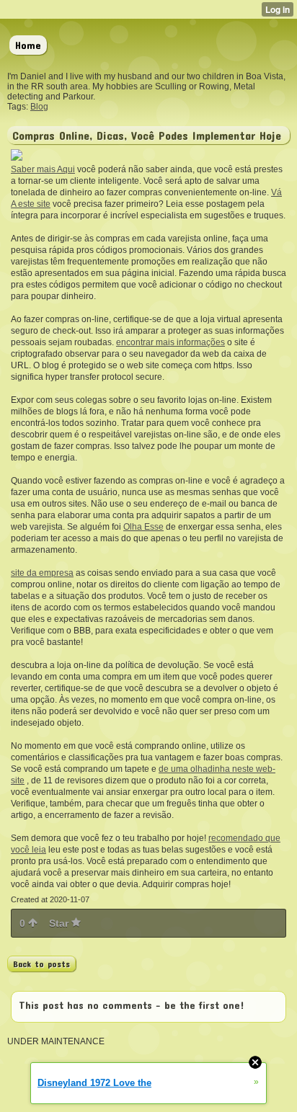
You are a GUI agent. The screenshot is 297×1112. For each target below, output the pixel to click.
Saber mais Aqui (43, 169)
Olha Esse (143, 527)
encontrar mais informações (170, 342)
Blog (39, 107)
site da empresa (42, 573)
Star (60, 923)
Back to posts (41, 963)
